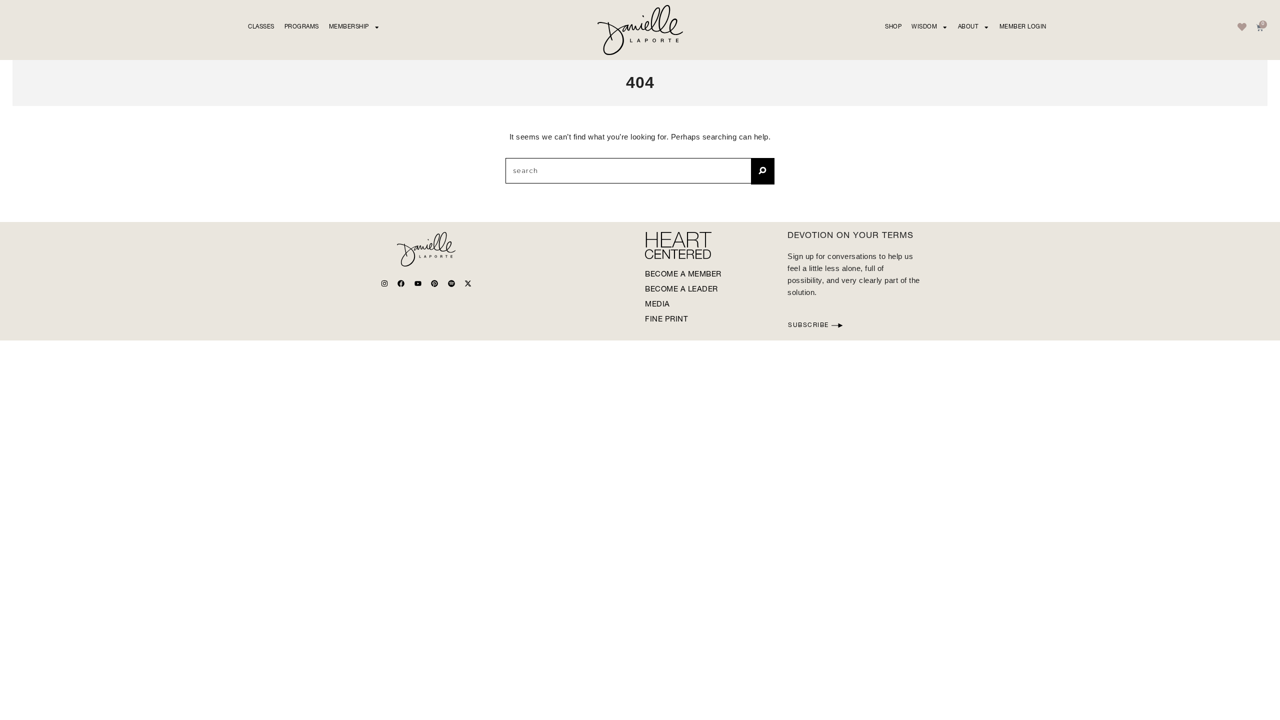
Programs (301, 27)
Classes (261, 27)
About (968, 27)
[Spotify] (451, 283)
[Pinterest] (435, 283)
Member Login (1023, 27)
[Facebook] (401, 283)
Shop (893, 27)
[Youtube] (418, 283)
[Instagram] (385, 283)
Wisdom (924, 27)
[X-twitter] (468, 283)
